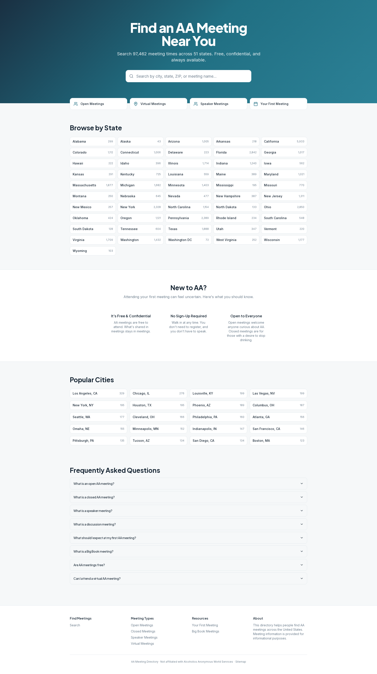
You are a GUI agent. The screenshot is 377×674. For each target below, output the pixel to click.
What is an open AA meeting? (94, 483)
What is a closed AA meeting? (94, 497)
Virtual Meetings (142, 643)
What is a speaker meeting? (93, 511)
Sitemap (240, 661)
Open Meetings (142, 625)
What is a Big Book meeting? (93, 551)
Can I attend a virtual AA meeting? (97, 578)
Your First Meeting (205, 625)
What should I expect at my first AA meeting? (105, 538)
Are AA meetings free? (89, 565)
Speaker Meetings (144, 637)
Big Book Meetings (205, 631)
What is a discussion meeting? (95, 524)
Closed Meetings (143, 631)
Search (75, 625)
